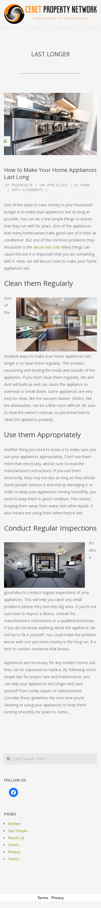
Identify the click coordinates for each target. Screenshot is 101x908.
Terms (13, 844)
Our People (17, 830)
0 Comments (32, 190)
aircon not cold (46, 247)
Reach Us (16, 837)
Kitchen (14, 823)
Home (85, 185)
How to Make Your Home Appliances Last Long (50, 173)
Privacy (14, 851)
